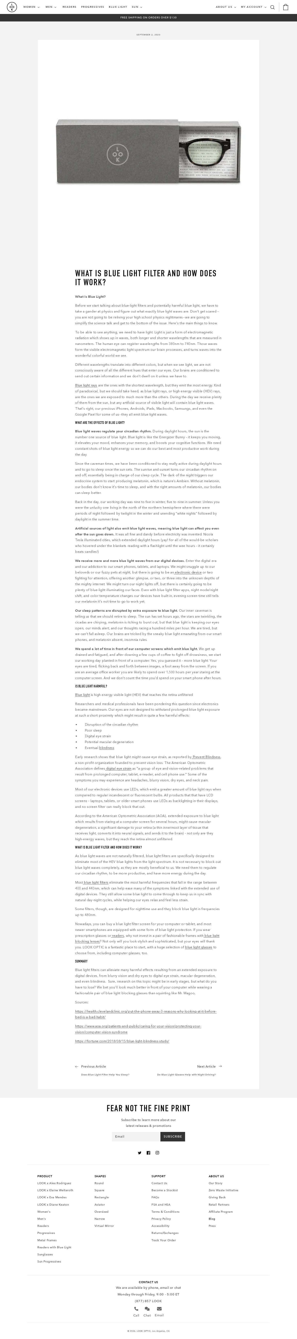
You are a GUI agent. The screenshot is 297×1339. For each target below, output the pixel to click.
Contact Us (159, 1183)
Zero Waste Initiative (224, 1190)
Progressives (46, 1233)
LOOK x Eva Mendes (51, 1197)
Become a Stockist (165, 1190)
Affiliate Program (221, 1212)
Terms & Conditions (166, 1212)
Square (100, 1190)
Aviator (100, 1204)
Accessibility (161, 1226)
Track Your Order (164, 1240)
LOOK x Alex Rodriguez (54, 1183)
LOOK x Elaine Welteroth (55, 1190)
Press (212, 1226)
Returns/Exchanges (165, 1233)
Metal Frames (47, 1240)
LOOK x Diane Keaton (53, 1204)
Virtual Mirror (104, 1226)
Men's (41, 1219)
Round (99, 1183)
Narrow (100, 1219)
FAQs (155, 1197)
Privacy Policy (161, 1219)
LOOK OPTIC (144, 1331)
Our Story (215, 1183)
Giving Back (217, 1197)
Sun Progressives (49, 1261)
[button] (32, 7)
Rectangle (102, 1197)
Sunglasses (45, 1254)
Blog (212, 1219)
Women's (43, 1212)
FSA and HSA (161, 1204)
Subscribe (173, 1136)
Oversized (102, 1212)
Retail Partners (219, 1204)
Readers (43, 1226)
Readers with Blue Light (54, 1247)
